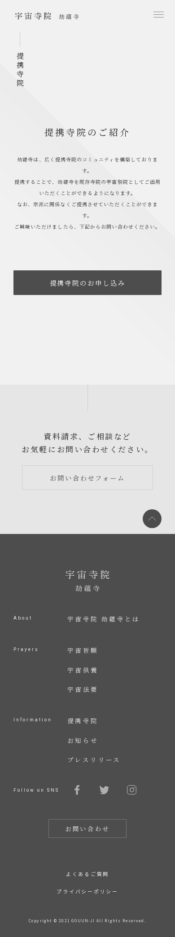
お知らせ (83, 740)
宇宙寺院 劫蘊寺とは (103, 618)
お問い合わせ (87, 828)
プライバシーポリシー (87, 891)
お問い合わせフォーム (87, 477)
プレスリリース (94, 759)
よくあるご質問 (87, 873)
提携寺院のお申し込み (88, 282)
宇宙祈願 (83, 650)
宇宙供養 (83, 669)
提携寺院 (83, 720)
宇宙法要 (83, 689)
